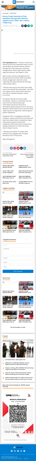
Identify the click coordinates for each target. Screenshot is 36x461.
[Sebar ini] (22, 26)
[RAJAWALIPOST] (18, 2)
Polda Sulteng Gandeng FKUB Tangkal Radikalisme (26, 155)
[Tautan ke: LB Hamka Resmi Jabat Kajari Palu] (18, 348)
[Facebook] (11, 148)
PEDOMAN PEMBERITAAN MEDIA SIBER (11, 458)
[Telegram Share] (28, 26)
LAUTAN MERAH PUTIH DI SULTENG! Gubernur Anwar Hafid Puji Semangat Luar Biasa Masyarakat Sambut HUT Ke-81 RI (26, 182)
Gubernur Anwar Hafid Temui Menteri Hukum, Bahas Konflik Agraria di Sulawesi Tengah (18, 373)
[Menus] (2, 2)
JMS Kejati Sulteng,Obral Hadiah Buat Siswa (9, 154)
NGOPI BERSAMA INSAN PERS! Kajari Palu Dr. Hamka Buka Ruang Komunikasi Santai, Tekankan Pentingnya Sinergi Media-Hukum (9, 177)
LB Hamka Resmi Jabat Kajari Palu (9, 182)
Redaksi (26, 458)
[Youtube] (18, 148)
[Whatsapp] (31, 26)
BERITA (10, 26)
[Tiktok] (21, 148)
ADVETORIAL (5, 26)
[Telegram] (24, 148)
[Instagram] (14, 148)
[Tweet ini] (25, 26)
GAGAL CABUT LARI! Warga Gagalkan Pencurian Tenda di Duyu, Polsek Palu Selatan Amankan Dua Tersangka (10, 171)
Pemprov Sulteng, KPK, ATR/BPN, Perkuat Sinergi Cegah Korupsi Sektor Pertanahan (19, 368)
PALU (14, 26)
